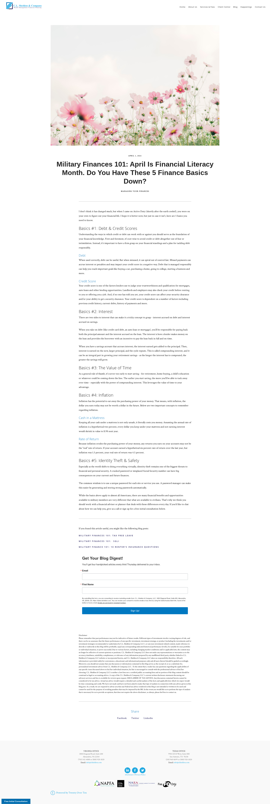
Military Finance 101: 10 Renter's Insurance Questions (119, 547)
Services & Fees (207, 7)
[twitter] (143, 770)
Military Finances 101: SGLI (99, 541)
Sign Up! (135, 610)
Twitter (135, 718)
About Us (192, 7)
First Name (88, 584)
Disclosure (129, 774)
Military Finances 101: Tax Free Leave (106, 535)
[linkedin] (127, 770)
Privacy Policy (140, 774)
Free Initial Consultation (16, 801)
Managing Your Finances (135, 191)
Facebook (122, 718)
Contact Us (260, 7)
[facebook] (135, 770)
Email (85, 570)
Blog (235, 7)
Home (182, 7)
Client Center (224, 7)
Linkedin (148, 718)
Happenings (246, 7)
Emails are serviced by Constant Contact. (112, 603)
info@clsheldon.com (94, 762)
